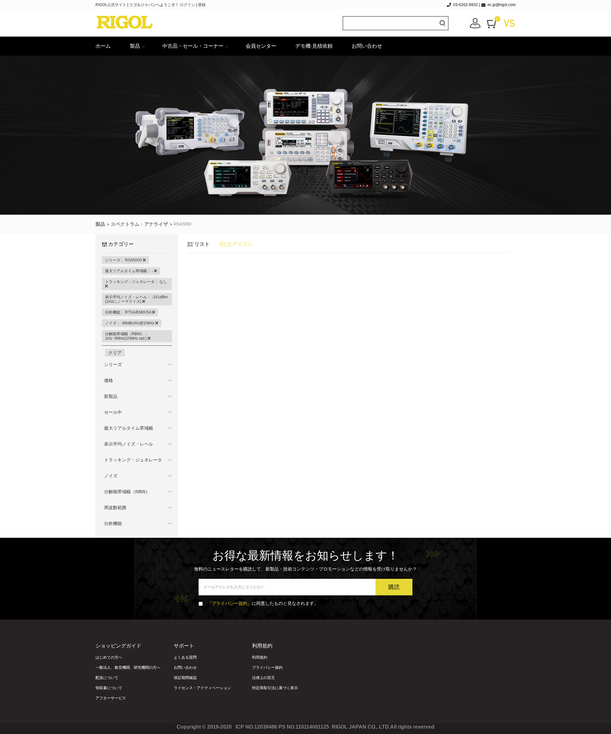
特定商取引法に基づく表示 (275, 688)
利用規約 (259, 657)
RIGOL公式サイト (111, 5)
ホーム (103, 46)
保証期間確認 (185, 677)
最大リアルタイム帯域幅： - (129, 271)
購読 (394, 587)
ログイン (187, 5)
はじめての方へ (108, 657)
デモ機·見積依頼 (314, 46)
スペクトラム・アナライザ (139, 224)
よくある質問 (185, 657)
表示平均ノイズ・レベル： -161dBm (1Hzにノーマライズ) (136, 299)
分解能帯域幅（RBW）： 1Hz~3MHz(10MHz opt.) (126, 336)
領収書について (108, 688)
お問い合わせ (367, 46)
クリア (115, 352)
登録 (202, 5)
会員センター (261, 46)
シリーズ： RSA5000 (124, 260)
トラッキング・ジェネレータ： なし (136, 282)
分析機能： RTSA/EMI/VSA (128, 312)
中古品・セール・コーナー (192, 46)
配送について (106, 677)
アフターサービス (110, 698)
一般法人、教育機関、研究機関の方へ (127, 667)
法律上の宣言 (263, 677)
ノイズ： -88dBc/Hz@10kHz (130, 323)
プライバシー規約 (267, 667)
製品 (135, 46)
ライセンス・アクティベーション (202, 688)
